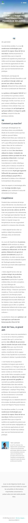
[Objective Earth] (3, 2)
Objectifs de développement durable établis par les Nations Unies (13, 299)
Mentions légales (20, 518)
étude (14, 402)
